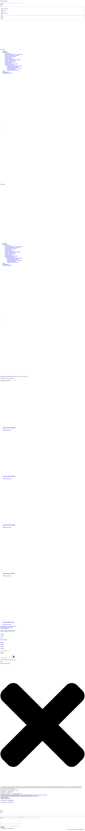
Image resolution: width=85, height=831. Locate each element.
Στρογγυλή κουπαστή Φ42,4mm (9, 476)
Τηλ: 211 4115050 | (4, 627)
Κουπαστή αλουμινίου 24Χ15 (8, 622)
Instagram (2, 642)
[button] (42, 725)
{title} (1, 797)
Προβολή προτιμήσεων (34, 795)
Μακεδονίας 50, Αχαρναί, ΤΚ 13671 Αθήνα (8, 626)
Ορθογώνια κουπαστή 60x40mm (9, 427)
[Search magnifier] (1, 5)
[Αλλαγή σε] (44, 127)
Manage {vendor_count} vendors (23, 794)
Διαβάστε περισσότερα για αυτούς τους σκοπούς (38, 794)
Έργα (1, 637)
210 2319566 (10, 627)
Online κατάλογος (3, 639)
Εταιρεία (2, 633)
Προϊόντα (2, 635)
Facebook (2, 648)
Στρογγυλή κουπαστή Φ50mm (9, 573)
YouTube (2, 646)
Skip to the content (3, 0)
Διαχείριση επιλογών (4, 794)
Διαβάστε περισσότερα (7, 429)
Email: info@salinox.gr (4, 628)
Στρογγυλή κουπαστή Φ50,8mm (9, 524)
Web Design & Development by (75, 829)
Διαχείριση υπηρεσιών (12, 794)
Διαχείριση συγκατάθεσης (5, 798)
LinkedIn (2, 644)
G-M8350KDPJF (10, 800)
